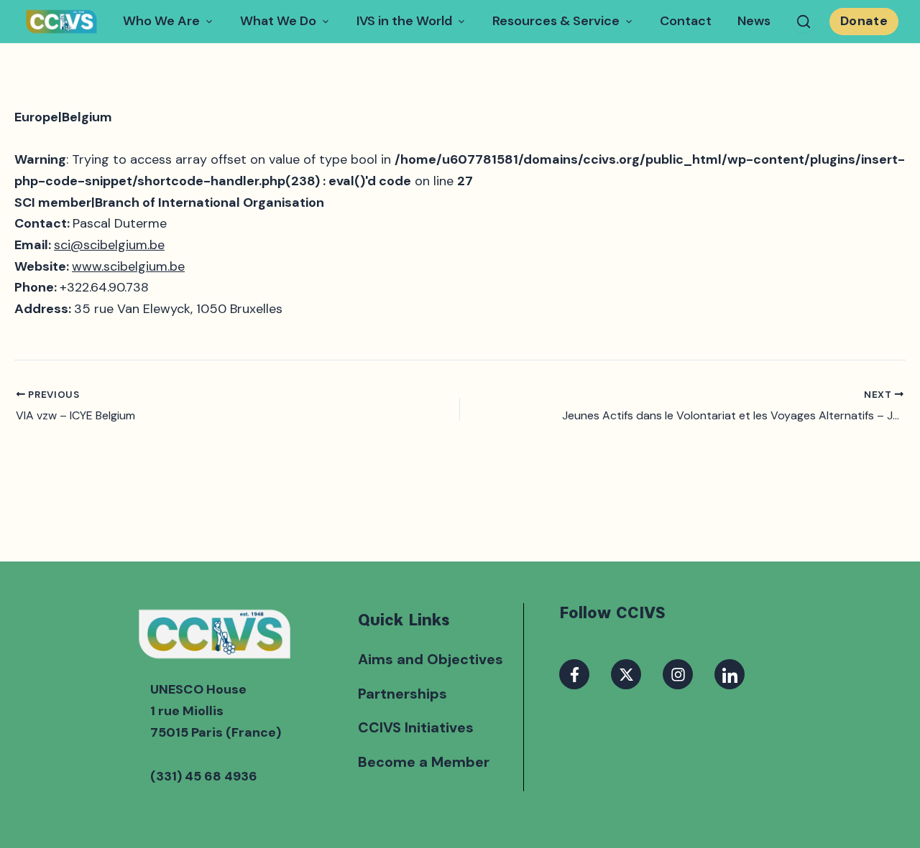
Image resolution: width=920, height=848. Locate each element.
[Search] (803, 21)
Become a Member (423, 762)
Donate (864, 20)
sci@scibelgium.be (109, 244)
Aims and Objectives (430, 659)
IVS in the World (404, 20)
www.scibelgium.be (128, 266)
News (753, 20)
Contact (686, 20)
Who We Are (161, 20)
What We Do (278, 20)
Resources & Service (556, 20)
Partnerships (402, 693)
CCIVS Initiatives (416, 727)
